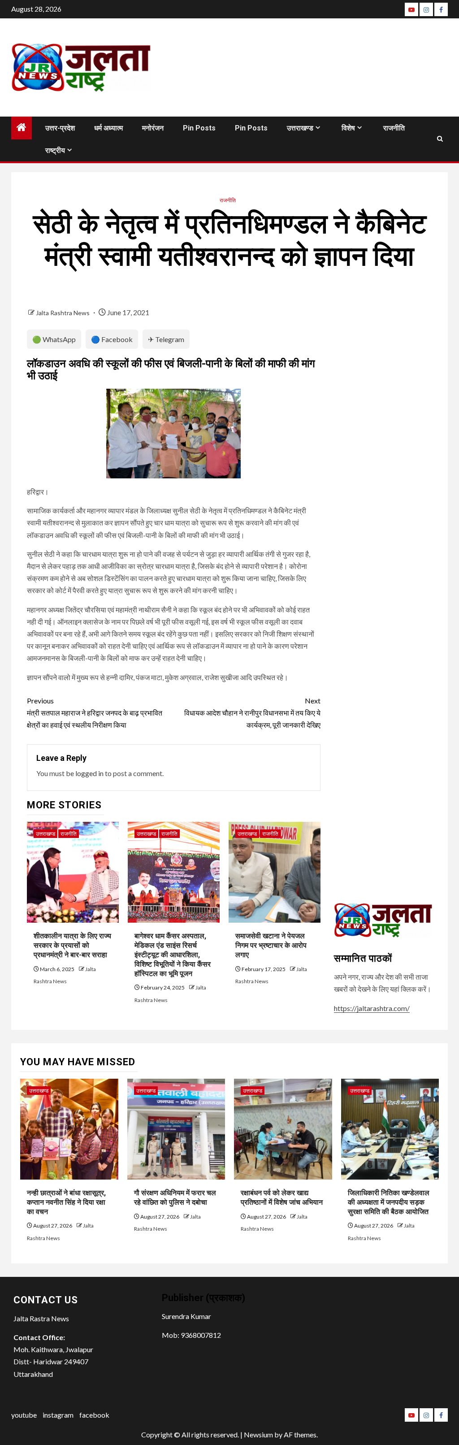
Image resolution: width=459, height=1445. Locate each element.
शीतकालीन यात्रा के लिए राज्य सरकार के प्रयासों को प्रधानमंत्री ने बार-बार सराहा (72, 945)
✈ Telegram (166, 339)
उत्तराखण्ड (300, 128)
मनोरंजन (153, 128)
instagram (58, 1414)
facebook (94, 1414)
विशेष (348, 128)
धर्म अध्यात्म (108, 128)
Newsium (258, 1434)
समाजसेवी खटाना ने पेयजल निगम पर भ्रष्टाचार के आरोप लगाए (271, 945)
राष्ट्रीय (55, 150)
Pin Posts (199, 128)
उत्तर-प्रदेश (60, 128)
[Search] (440, 139)
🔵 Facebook (112, 339)
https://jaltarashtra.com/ (372, 1008)
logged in (89, 773)
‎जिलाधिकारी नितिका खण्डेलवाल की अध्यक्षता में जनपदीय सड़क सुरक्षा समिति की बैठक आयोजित (388, 1202)
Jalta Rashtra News (63, 313)
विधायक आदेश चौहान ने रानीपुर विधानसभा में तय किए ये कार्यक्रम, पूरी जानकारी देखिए (252, 712)
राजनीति (394, 128)
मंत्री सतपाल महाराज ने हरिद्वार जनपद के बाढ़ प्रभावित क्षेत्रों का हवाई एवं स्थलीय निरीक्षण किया (94, 712)
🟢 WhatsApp (54, 339)
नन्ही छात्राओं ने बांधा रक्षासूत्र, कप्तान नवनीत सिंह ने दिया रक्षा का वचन (66, 1202)
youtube (24, 1414)
